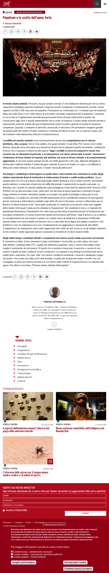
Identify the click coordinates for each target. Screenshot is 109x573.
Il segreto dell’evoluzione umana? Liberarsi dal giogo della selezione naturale (26, 429)
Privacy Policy (21, 509)
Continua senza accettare (78, 568)
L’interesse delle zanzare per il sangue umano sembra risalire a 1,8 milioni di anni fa (25, 473)
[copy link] (5, 31)
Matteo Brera (23, 358)
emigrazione (23, 350)
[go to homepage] (6, 4)
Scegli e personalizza (23, 562)
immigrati (22, 346)
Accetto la (11, 510)
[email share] (36, 31)
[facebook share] (24, 31)
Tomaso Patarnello (13, 23)
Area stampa (39, 523)
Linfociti (21, 381)
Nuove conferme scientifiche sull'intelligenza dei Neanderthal (80, 429)
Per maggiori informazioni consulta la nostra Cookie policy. (40, 547)
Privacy (28, 523)
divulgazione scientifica (29, 369)
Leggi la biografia (54, 329)
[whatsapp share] (11, 31)
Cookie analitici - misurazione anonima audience (37, 554)
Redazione (7, 523)
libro (19, 361)
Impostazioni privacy (54, 525)
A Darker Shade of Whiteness (32, 354)
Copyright (18, 523)
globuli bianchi (24, 377)
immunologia (24, 373)
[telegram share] (17, 31)
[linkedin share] (30, 31)
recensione (23, 365)
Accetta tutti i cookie (75, 562)
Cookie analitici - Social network (29, 557)
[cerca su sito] (97, 4)
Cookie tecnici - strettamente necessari (32, 552)
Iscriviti (85, 513)
